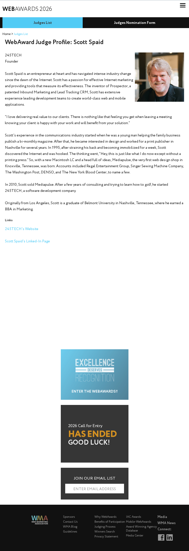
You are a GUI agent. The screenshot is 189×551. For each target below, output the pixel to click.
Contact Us (70, 522)
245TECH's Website (21, 229)
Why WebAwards (105, 517)
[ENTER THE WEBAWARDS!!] (94, 352)
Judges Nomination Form (134, 23)
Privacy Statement (106, 536)
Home (6, 34)
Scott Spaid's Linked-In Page (27, 241)
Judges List (42, 23)
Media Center (134, 536)
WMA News (167, 523)
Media (162, 517)
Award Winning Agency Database (141, 529)
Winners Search (104, 532)
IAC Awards (133, 517)
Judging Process (104, 527)
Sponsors (69, 517)
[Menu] (183, 5)
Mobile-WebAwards (138, 522)
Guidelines (70, 532)
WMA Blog (70, 527)
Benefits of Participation (109, 522)
